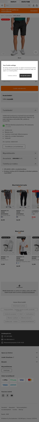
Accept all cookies (26, 75)
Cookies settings (12, 75)
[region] (19, 70)
